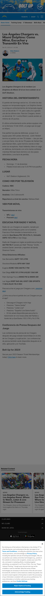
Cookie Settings (22, 581)
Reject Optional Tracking (22, 586)
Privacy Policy (32, 553)
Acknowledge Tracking (22, 592)
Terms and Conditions (9, 551)
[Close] (42, 544)
